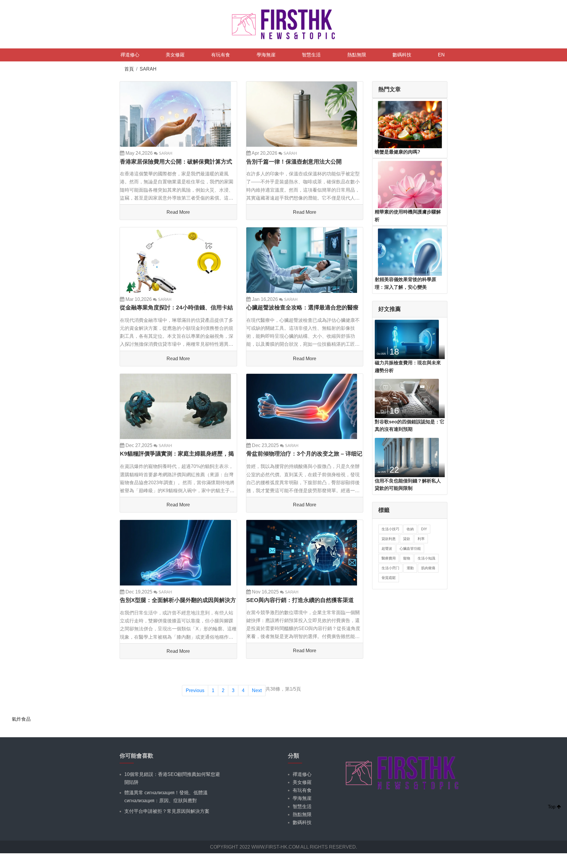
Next (257, 690)
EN (441, 54)
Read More (178, 212)
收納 (410, 529)
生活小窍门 (390, 568)
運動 (410, 568)
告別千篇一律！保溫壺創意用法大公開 (294, 162)
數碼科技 (401, 54)
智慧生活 (311, 54)
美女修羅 (175, 54)
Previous (195, 690)
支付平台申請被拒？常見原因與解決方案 (166, 811)
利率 (421, 539)
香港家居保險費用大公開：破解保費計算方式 (176, 162)
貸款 (406, 539)
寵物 (406, 558)
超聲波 (387, 549)
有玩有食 (220, 54)
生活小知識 (426, 558)
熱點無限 (356, 54)
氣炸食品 (21, 719)
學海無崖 (266, 54)
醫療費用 (389, 558)
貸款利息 (389, 539)
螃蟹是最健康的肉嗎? (397, 151)
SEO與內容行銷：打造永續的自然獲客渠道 (300, 600)
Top (552, 806)
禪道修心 (129, 54)
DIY (424, 529)
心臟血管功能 (410, 549)
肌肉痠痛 (428, 568)
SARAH (148, 68)
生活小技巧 (390, 529)
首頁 (129, 68)
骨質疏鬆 (389, 578)
